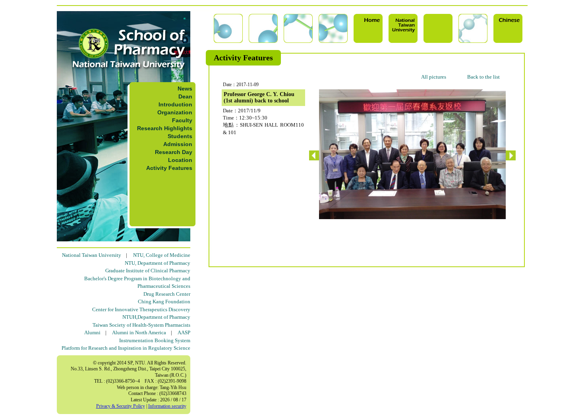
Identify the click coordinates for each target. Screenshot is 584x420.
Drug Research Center (166, 294)
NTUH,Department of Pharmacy (156, 317)
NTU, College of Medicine (161, 255)
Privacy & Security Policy (120, 406)
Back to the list (483, 77)
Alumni (92, 332)
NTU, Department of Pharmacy (157, 263)
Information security (167, 406)
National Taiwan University (91, 255)
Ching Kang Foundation (164, 301)
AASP (184, 332)
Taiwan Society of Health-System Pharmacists (141, 325)
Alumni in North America (139, 332)
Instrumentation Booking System (154, 340)
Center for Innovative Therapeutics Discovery (141, 309)
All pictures (433, 77)
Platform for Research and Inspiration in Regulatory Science (126, 348)
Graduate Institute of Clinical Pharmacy (147, 271)
